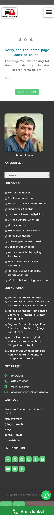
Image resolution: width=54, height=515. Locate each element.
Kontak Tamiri (13, 435)
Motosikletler (12, 440)
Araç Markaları (13, 418)
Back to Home (27, 91)
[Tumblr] (36, 459)
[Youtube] (8, 469)
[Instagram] (29, 459)
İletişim (8, 429)
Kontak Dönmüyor (19, 192)
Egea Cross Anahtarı (20, 209)
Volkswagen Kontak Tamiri (24, 241)
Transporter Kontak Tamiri (24, 230)
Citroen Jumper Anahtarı (23, 219)
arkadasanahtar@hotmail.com (29, 392)
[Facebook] (8, 459)
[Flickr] (15, 469)
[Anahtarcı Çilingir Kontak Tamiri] (9, 12)
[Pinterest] (22, 469)
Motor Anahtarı (17, 225)
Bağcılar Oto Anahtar (21, 247)
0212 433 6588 (19, 381)
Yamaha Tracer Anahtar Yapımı (27, 203)
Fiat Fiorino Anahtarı (20, 198)
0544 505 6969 (20, 386)
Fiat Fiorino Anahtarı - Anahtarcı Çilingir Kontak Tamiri (25, 341)
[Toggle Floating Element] (46, 495)
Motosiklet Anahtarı (20, 236)
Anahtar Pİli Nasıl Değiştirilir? (25, 214)
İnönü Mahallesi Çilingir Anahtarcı (28, 280)
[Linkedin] (42, 459)
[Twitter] (15, 459)
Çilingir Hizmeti (13, 424)
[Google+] (22, 459)
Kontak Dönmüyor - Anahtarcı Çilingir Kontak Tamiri (27, 314)
